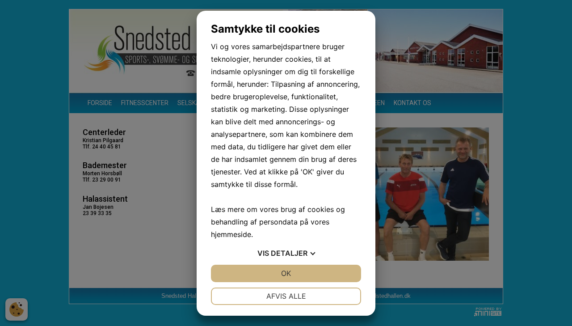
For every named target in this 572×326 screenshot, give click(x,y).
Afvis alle (286, 296)
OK (286, 273)
